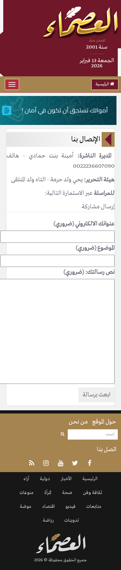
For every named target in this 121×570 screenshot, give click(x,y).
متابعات (93, 506)
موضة (25, 506)
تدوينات (71, 520)
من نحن (78, 422)
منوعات (26, 492)
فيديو (71, 506)
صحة (67, 492)
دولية (45, 479)
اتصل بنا (106, 449)
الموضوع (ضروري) (95, 248)
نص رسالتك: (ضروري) (89, 272)
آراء (26, 479)
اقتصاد (48, 506)
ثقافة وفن (92, 492)
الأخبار (66, 479)
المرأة (47, 492)
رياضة (48, 520)
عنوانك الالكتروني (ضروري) (84, 224)
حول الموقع (104, 422)
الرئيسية (103, 84)
